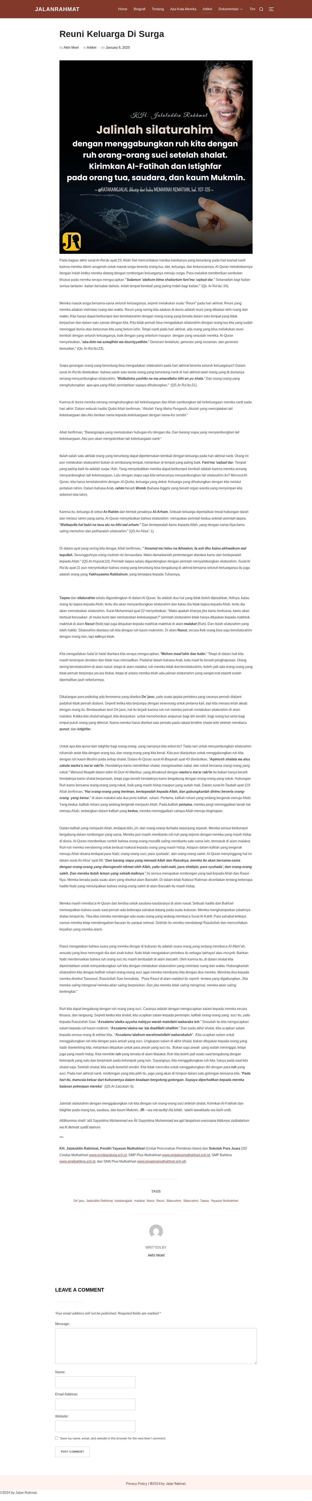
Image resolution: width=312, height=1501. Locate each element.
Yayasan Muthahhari (224, 1200)
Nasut (151, 1200)
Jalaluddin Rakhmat (99, 1200)
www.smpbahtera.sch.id (77, 1161)
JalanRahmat (57, 9)
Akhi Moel (71, 47)
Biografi (139, 9)
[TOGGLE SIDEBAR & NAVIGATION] (272, 9)
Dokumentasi (229, 9)
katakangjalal (123, 1200)
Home (122, 9)
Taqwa (204, 1200)
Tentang (158, 9)
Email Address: (66, 1394)
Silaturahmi (190, 1200)
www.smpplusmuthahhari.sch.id (186, 1155)
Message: (62, 1324)
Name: (60, 1372)
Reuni (160, 1200)
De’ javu (79, 1200)
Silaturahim (173, 1200)
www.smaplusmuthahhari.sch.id (161, 1161)
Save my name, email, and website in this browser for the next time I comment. (113, 1438)
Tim (252, 9)
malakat (139, 1200)
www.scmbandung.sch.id (108, 1155)
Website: (61, 1416)
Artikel (207, 9)
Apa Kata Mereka (183, 9)
